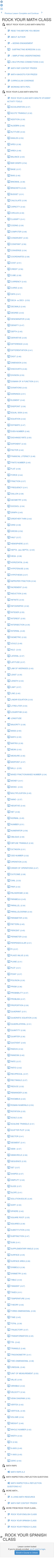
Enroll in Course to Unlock (27, 1552)
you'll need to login (37, 1549)
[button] (1, 2)
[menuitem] (1, 6)
